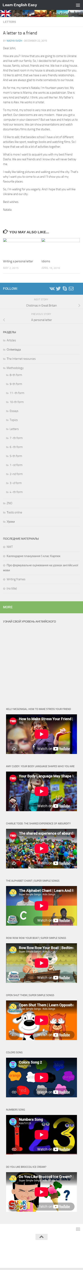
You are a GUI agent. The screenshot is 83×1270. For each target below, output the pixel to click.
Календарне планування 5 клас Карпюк (33, 556)
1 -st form (16, 465)
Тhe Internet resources (21, 359)
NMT (10, 547)
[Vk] (51, 288)
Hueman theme (61, 1247)
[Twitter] (58, 288)
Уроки (11, 521)
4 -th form (16, 492)
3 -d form (16, 483)
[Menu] (78, 5)
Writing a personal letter (18, 261)
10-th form (17, 402)
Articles (11, 340)
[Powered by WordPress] (28, 1247)
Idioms (46, 261)
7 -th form (16, 438)
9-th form (16, 384)
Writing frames (16, 579)
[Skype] (64, 288)
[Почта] (71, 288)
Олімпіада (14, 349)
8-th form (16, 375)
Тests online (14, 512)
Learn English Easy (20, 5)
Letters (9, 21)
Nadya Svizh (14, 40)
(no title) (12, 588)
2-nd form (16, 474)
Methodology (15, 368)
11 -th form (17, 393)
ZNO (9, 503)
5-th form (16, 456)
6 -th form (16, 447)
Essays (14, 411)
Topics (14, 420)
